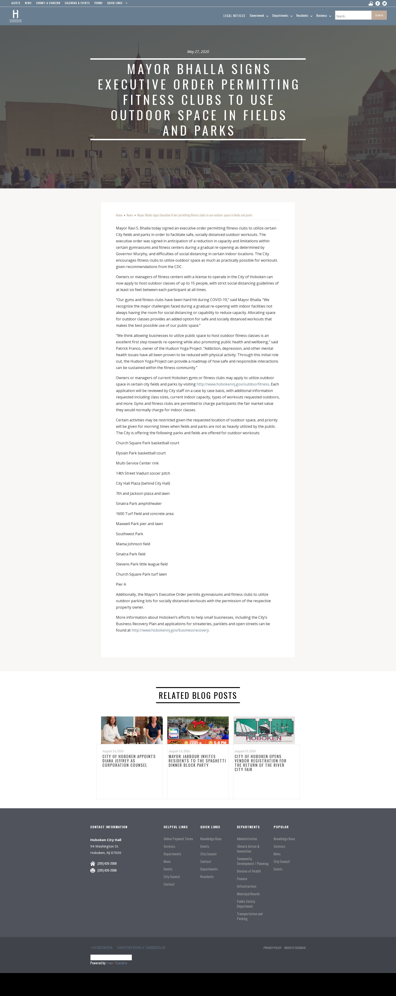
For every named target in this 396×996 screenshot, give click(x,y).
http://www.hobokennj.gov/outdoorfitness (233, 384)
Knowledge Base (211, 838)
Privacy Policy (272, 948)
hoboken (102, 947)
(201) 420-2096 (107, 870)
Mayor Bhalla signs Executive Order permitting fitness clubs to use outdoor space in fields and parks (194, 215)
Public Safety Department (246, 904)
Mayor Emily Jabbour (141, 947)
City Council (172, 876)
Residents (207, 876)
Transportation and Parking (250, 916)
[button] (116, 4)
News (130, 215)
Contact (169, 884)
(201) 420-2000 (107, 863)
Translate (121, 962)
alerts (15, 3)
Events (168, 869)
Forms (98, 3)
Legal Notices (234, 15)
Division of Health (249, 871)
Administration (247, 838)
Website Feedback (295, 948)
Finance (242, 878)
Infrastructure (246, 886)
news (28, 3)
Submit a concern (48, 3)
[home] (15, 16)
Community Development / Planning (253, 861)
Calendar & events (77, 3)
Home (119, 215)
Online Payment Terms (178, 838)
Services (169, 846)
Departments (172, 853)
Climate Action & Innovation (248, 848)
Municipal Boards (248, 893)
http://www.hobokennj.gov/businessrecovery (170, 630)
